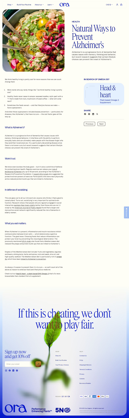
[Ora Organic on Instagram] (6, 370)
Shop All (58, 355)
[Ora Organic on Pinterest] (17, 370)
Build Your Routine (61, 360)
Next (101, 124)
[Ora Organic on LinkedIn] (13, 370)
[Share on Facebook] (85, 114)
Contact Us (83, 355)
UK (65, 396)
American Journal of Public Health (28, 208)
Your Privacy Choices (62, 365)
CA (69, 396)
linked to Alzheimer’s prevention (33, 259)
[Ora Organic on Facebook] (9, 370)
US (62, 396)
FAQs (81, 360)
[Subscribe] (38, 364)
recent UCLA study (41, 174)
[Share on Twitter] (97, 114)
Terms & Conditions (86, 369)
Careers (82, 378)
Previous (89, 124)
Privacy (82, 374)
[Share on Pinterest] (89, 114)
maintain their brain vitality (24, 205)
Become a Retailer (85, 383)
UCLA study (26, 241)
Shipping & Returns (85, 365)
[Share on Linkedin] (93, 114)
